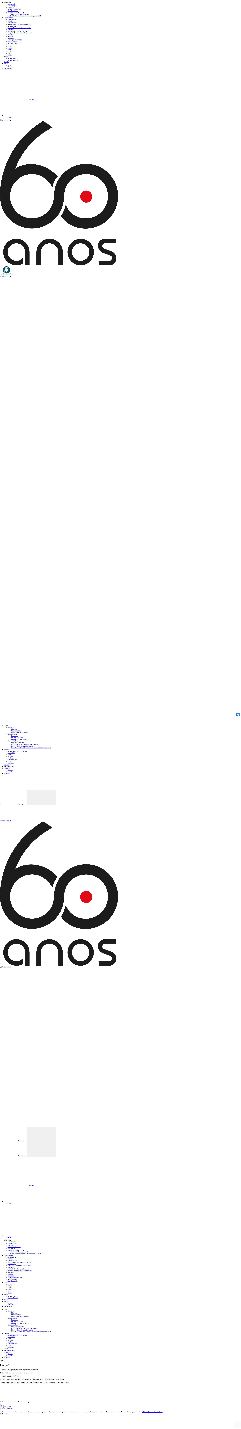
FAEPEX (10, 756)
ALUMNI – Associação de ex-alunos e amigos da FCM (24, 16)
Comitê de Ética (12, 759)
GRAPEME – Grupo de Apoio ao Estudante (24, 744)
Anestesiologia (12, 19)
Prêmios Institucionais (14, 9)
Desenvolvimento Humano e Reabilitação (20, 24)
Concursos (7, 768)
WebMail (6, 62)
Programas (14, 736)
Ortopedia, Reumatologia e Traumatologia (20, 33)
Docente (10, 770)
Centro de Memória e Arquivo (20, 14)
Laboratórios (11, 753)
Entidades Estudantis (17, 742)
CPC (9, 53)
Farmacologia (12, 26)
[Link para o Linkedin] (43, 789)
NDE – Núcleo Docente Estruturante (22, 746)
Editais (10, 754)
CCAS (10, 48)
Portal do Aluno (12, 58)
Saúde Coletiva (12, 41)
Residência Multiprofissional (19, 739)
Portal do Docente (13, 60)
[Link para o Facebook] (14, 789)
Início (1, 1360)
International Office (9, 766)
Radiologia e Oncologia (15, 40)
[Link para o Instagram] (71, 789)
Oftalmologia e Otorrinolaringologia (18, 31)
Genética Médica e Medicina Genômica (19, 28)
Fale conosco (8, 68)
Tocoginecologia (12, 43)
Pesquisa (6, 749)
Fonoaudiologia (16, 731)
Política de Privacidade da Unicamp (152, 1412)
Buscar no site (22, 804)
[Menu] (14, 819)
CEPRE (10, 46)
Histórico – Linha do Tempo (16, 12)
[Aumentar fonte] (14, 85)
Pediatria (10, 36)
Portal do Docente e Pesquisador (17, 751)
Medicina (14, 729)
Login (9, 117)
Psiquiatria (11, 38)
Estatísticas (11, 763)
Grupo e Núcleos (13, 741)
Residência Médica (17, 737)
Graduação (11, 727)
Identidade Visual (13, 11)
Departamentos (8, 17)
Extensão (6, 765)
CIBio (9, 761)
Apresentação (12, 4)
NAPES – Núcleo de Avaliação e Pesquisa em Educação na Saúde (31, 748)
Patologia (10, 34)
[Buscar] (14, 1126)
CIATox (10, 50)
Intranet (6, 63)
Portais (6, 57)
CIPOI (9, 55)
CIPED (10, 51)
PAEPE (10, 771)
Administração (12, 6)
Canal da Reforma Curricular (20, 732)
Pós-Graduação (12, 734)
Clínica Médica (12, 23)
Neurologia (11, 29)
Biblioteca (11, 7)
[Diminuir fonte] (43, 85)
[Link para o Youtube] (100, 789)
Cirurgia (10, 21)
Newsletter (11, 67)
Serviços (10, 758)
